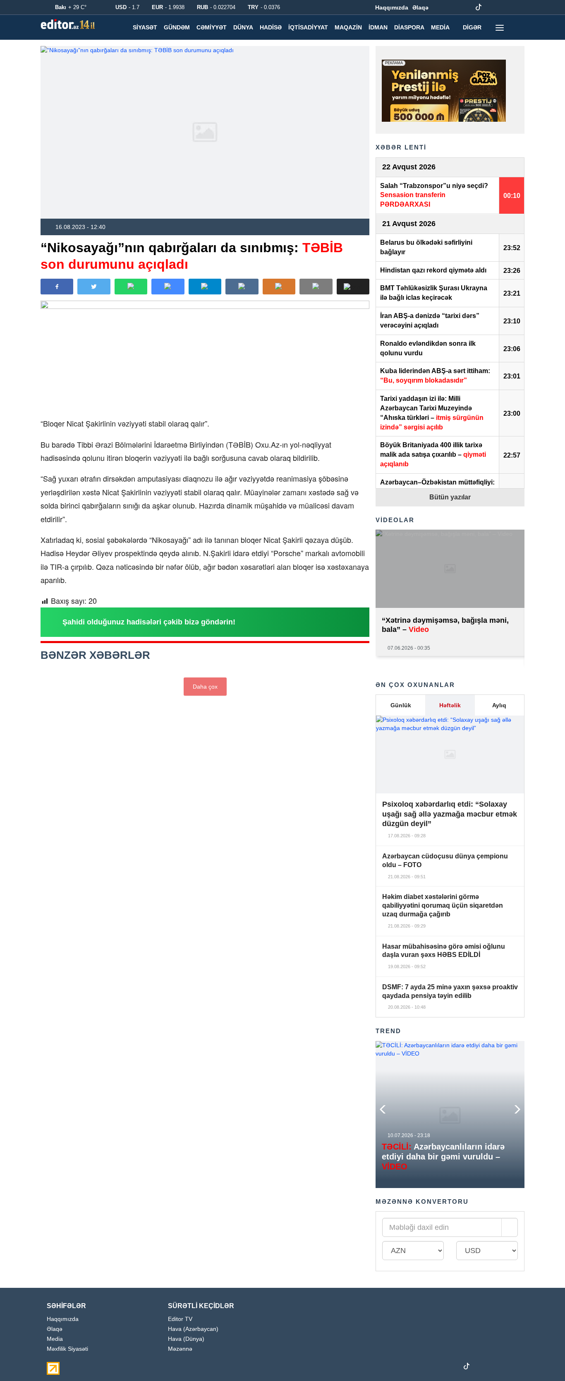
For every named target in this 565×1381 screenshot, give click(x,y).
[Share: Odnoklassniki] (279, 286)
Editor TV (180, 1319)
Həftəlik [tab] (450, 705)
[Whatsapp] (504, 7)
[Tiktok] (478, 7)
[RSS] (517, 7)
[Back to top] (541, 1357)
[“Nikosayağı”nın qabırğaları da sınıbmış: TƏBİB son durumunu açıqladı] (205, 132)
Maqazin (348, 27)
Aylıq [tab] (499, 705)
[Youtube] (465, 7)
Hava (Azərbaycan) (193, 1329)
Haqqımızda (391, 7)
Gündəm (177, 27)
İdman (378, 27)
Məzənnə (180, 1349)
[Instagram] (453, 7)
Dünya (243, 27)
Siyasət (145, 27)
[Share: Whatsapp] (131, 286)
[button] (353, 286)
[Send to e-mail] (315, 286)
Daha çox (205, 686)
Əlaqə (420, 7)
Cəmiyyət (211, 27)
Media (440, 27)
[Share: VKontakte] (241, 286)
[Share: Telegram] (205, 286)
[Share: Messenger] (167, 286)
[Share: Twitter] (93, 286)
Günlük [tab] (400, 705)
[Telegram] (491, 7)
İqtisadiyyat (308, 27)
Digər (472, 27)
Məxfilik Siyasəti (67, 1349)
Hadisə (271, 27)
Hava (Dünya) (186, 1339)
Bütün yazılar (450, 497)
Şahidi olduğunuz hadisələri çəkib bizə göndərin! (148, 622)
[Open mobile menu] (499, 27)
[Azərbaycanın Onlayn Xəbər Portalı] (69, 24)
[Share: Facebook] (57, 286)
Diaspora (409, 27)
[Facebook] (440, 7)
